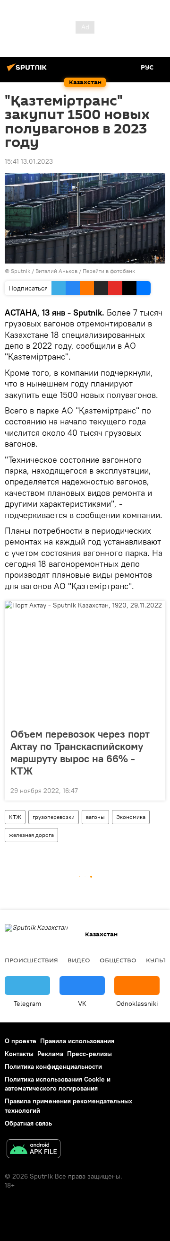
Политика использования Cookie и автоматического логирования (57, 1083)
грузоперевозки (54, 816)
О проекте (20, 1041)
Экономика (130, 816)
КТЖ (15, 816)
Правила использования (77, 1041)
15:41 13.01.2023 (29, 161)
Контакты (19, 1053)
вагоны (95, 816)
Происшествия (31, 960)
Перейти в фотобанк (109, 270)
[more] (154, 789)
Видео (79, 960)
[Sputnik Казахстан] (28, 71)
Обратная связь (28, 1123)
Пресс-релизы (89, 1053)
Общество (118, 960)
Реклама (50, 1053)
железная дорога (31, 834)
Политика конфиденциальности (53, 1066)
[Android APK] (33, 1150)
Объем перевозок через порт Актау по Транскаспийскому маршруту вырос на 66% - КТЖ (80, 752)
